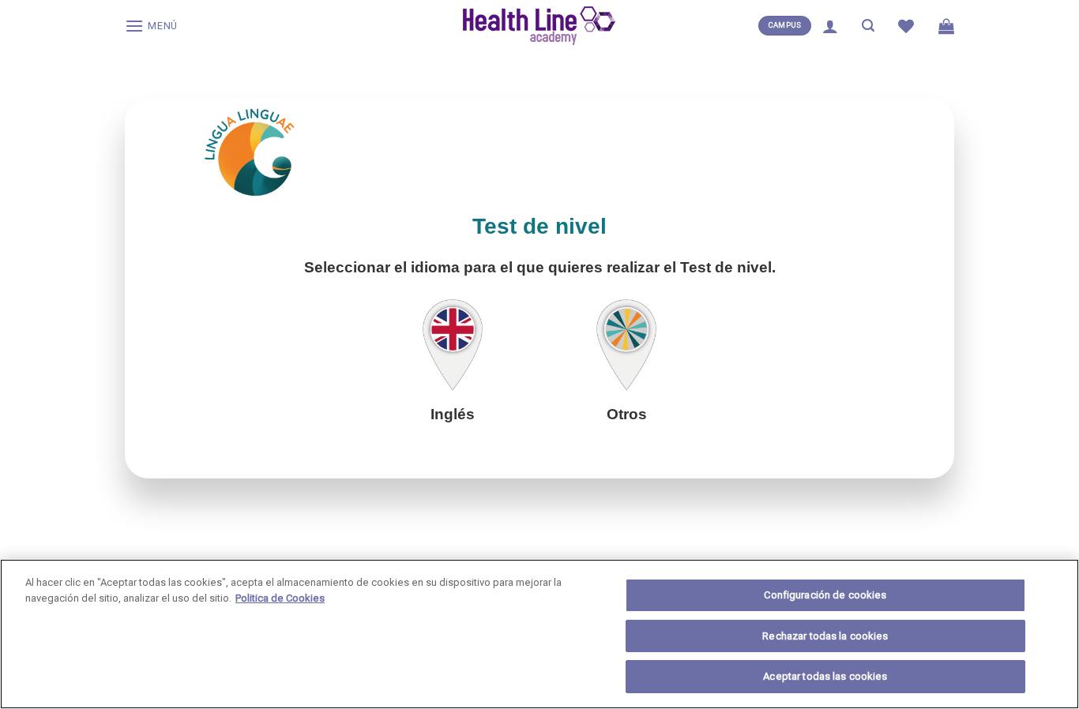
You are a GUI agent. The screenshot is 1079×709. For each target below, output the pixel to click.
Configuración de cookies (825, 595)
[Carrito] (946, 26)
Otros (627, 414)
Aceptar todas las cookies (825, 676)
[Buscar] (868, 25)
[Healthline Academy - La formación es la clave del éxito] (539, 25)
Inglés (452, 414)
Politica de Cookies (280, 598)
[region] (539, 634)
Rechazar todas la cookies (825, 636)
